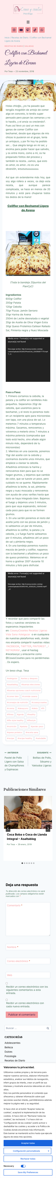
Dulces (8, 1051)
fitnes (10, 714)
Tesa (10, 71)
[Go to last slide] (8, 828)
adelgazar (12, 678)
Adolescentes (12, 1042)
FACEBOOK (12, 646)
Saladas (29, 46)
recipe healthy (25, 738)
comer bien (13, 696)
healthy (31, 714)
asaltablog (12, 684)
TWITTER (26, 646)
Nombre (12, 947)
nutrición (11, 726)
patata (23, 726)
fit (42, 708)
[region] (28, 1120)
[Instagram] (14, 30)
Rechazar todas (28, 1158)
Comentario (14, 905)
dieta (35, 708)
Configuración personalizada (26, 1151)
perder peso (37, 726)
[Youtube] (21, 30)
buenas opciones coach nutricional (23, 690)
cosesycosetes (39, 702)
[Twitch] (28, 30)
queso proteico (14, 732)
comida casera (29, 696)
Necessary (9, 1166)
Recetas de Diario (14, 46)
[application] (28, 359)
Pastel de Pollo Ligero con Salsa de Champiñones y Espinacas (14, 761)
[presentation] (28, 812)
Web (9, 975)
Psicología (10, 1056)
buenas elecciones (30, 684)
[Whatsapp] (42, 30)
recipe (10, 738)
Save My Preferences (28, 1172)
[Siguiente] (48, 828)
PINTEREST (40, 646)
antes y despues (29, 678)
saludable (41, 738)
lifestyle (31, 720)
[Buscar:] (28, 1028)
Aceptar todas (28, 1143)
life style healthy (15, 720)
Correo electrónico (18, 961)
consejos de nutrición (17, 702)
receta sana (32, 732)
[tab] (22, 863)
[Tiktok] (35, 30)
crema (10, 708)
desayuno (23, 708)
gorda (20, 714)
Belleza (9, 1047)
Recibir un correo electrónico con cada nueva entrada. (25, 1005)
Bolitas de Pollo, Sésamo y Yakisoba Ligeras (41, 759)
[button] (28, 22)
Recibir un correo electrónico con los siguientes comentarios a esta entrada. (27, 990)
